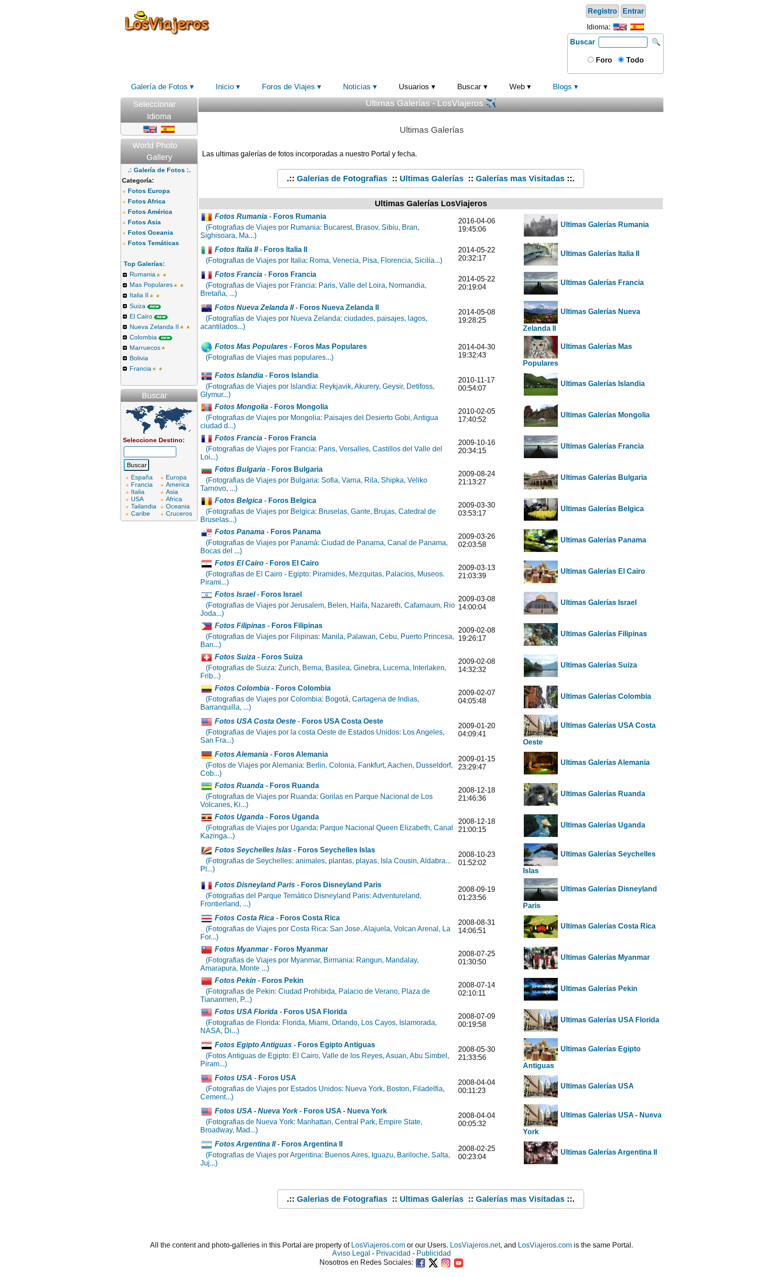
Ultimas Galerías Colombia (605, 696)
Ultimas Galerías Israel (598, 602)
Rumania (142, 274)
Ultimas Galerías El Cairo (602, 571)
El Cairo (141, 316)
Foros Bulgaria (297, 469)
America (177, 484)
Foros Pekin (283, 980)
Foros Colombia (303, 688)
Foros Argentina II (312, 1144)
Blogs (562, 86)
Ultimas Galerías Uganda (602, 825)
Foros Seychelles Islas (336, 850)
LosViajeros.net (475, 1245)
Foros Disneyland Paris (341, 885)
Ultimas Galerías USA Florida (609, 1020)
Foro (603, 60)
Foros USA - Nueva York (345, 1111)
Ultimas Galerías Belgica (601, 509)
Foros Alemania (301, 754)
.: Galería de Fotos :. (159, 170)
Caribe (140, 513)
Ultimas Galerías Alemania (604, 762)
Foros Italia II (285, 249)
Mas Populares (151, 284)
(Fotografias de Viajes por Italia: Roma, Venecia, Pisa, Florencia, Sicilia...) (324, 260)
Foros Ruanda (294, 785)
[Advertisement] (390, 22)
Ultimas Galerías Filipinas (603, 634)
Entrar (633, 11)
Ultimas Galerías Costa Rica (607, 926)
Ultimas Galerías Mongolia (604, 415)
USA (137, 499)
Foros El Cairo (294, 563)
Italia (138, 491)
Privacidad (393, 1253)
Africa (174, 499)
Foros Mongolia (301, 407)
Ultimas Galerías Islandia (602, 383)
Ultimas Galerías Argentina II (608, 1152)
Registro (602, 11)
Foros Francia (292, 274)
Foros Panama (296, 532)
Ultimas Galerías (432, 178)
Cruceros (179, 513)
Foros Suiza (282, 657)
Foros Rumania (299, 216)
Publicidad (433, 1253)
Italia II (139, 295)
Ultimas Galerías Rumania (604, 224)
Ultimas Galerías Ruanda (602, 794)
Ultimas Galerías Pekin (598, 988)
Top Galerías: (144, 263)
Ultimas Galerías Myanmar (604, 957)
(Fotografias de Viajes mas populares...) (270, 357)
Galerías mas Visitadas (520, 178)
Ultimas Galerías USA (596, 1086)
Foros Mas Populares (330, 346)
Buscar (582, 42)
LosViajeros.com (378, 1245)
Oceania (178, 506)
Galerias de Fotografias (342, 178)
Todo (634, 60)
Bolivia (139, 358)
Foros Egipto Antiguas (336, 1045)
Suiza (137, 306)
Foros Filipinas (297, 625)
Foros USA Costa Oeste (342, 721)
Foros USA (277, 1078)
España (142, 477)
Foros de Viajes (288, 86)
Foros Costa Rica (310, 918)
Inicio (225, 86)
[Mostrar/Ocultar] (193, 102)
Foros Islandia (293, 375)
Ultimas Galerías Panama (602, 540)
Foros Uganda (294, 817)
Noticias (357, 86)
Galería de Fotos (159, 86)
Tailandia (143, 506)
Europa (176, 477)
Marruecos (145, 347)
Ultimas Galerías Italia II (599, 253)
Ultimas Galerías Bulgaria (603, 477)
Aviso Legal (351, 1253)
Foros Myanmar (301, 949)
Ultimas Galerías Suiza (598, 665)
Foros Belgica (292, 500)
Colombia (143, 337)
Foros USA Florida (315, 1012)
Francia (140, 368)
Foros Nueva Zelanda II (339, 307)
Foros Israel (281, 594)
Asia (172, 491)
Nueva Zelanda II (154, 326)
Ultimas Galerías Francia (601, 282)
